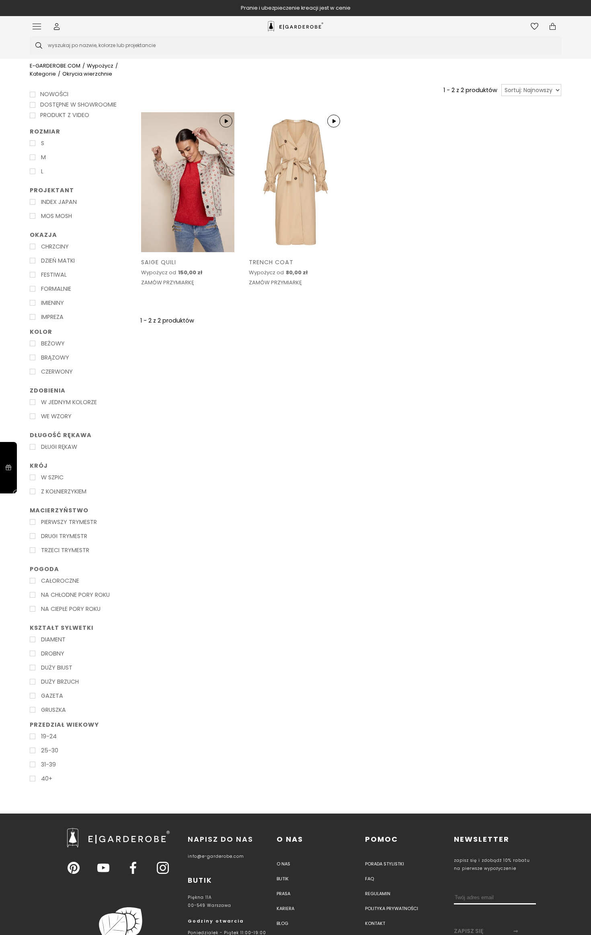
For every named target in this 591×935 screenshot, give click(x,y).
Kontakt (375, 923)
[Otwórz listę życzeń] (534, 26)
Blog (282, 923)
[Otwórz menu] (39, 26)
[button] (57, 26)
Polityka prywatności (391, 908)
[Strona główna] (295, 26)
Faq (369, 878)
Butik (283, 878)
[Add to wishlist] (226, 263)
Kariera (285, 908)
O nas (290, 839)
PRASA (283, 893)
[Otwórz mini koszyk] (553, 26)
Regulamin (377, 893)
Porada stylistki (384, 864)
